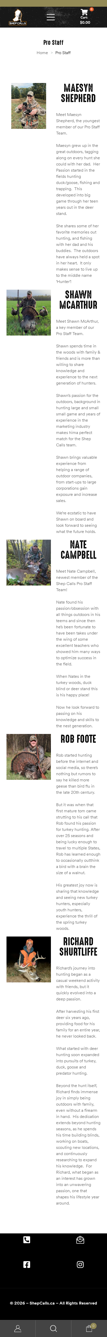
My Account (18, 1328)
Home (42, 52)
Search (53, 1328)
